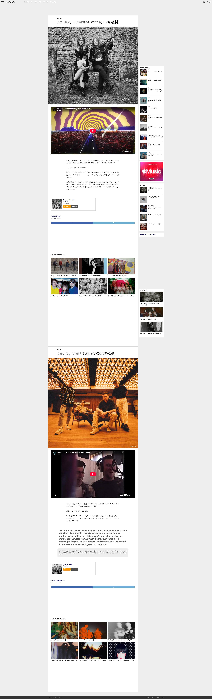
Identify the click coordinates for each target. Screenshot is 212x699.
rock (59, 216)
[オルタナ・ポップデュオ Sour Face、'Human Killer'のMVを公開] (64, 658)
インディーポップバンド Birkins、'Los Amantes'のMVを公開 (67, 276)
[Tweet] (114, 222)
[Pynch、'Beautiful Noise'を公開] (64, 294)
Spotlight (38, 2)
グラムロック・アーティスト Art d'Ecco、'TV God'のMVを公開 (124, 660)
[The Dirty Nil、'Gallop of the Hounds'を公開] (121, 638)
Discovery (53, 2)
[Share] (72, 222)
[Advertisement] (106, 9)
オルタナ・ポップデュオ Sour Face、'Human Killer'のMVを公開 (68, 660)
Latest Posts (28, 2)
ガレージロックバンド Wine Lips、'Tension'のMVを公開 (122, 296)
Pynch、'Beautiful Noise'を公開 (59, 296)
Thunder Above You (69, 200)
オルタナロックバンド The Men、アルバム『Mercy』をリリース (96, 660)
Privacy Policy (160, 697)
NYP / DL (45, 2)
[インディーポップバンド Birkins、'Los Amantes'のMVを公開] (64, 274)
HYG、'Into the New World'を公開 (117, 276)
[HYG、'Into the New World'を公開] (121, 274)
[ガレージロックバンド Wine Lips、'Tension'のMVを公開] (121, 294)
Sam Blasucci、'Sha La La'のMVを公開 (90, 276)
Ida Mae (54, 216)
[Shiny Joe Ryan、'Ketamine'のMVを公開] (93, 294)
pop (59, 580)
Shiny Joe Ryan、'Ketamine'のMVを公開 (90, 296)
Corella (55, 580)
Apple (75, 206)
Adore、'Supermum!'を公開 (58, 640)
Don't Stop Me (67, 564)
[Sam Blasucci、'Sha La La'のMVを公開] (93, 274)
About (147, 697)
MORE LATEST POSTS (147, 234)
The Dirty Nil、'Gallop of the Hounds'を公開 (120, 640)
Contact (153, 697)
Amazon (67, 206)
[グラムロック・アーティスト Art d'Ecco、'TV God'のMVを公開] (121, 658)
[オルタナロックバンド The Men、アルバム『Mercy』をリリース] (93, 658)
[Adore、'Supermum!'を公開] (64, 638)
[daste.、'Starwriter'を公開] (93, 638)
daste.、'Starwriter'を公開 (86, 640)
